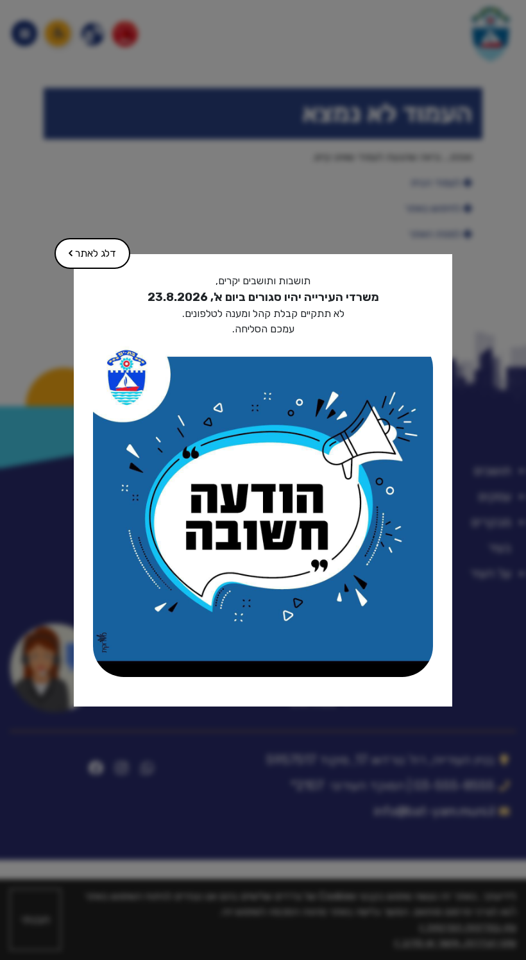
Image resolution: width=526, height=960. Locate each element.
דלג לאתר (86, 248)
